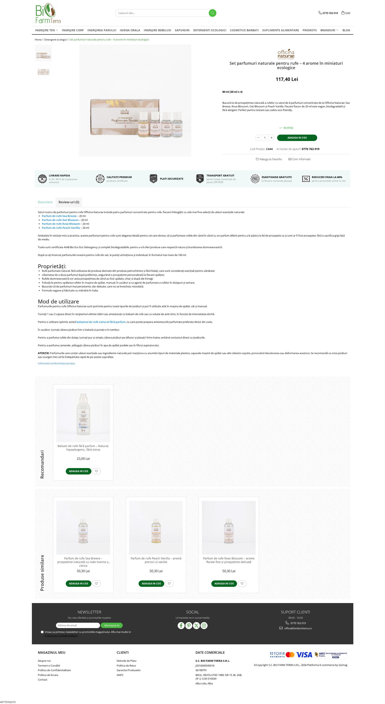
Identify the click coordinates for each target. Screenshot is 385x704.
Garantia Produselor (129, 670)
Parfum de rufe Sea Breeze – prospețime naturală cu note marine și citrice (83, 562)
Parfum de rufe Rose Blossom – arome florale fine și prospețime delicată (228, 560)
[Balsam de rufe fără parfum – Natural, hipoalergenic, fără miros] (83, 415)
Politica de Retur (126, 665)
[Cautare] (212, 13)
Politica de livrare (48, 675)
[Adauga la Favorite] (96, 471)
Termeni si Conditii (49, 665)
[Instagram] (204, 625)
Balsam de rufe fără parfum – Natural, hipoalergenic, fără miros (83, 447)
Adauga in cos (297, 137)
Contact (42, 679)
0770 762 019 (298, 623)
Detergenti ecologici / (56, 39)
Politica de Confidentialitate (61, 635)
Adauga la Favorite (270, 159)
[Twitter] (196, 625)
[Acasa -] (55, 13)
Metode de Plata (126, 661)
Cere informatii (301, 159)
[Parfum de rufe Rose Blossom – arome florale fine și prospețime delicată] (229, 528)
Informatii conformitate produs (56, 363)
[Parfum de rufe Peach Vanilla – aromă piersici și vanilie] (156, 528)
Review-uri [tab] (69, 202)
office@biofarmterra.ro (298, 628)
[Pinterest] (188, 625)
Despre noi (44, 661)
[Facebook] (181, 625)
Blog (346, 30)
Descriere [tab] (45, 202)
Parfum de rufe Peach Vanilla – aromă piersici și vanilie (156, 560)
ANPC (120, 675)
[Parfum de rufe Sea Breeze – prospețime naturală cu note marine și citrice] (83, 528)
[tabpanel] (135, 100)
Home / (39, 39)
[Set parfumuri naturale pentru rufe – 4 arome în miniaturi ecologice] (135, 100)
